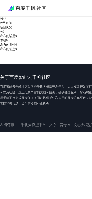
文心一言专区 (60, 125)
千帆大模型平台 (33, 125)
